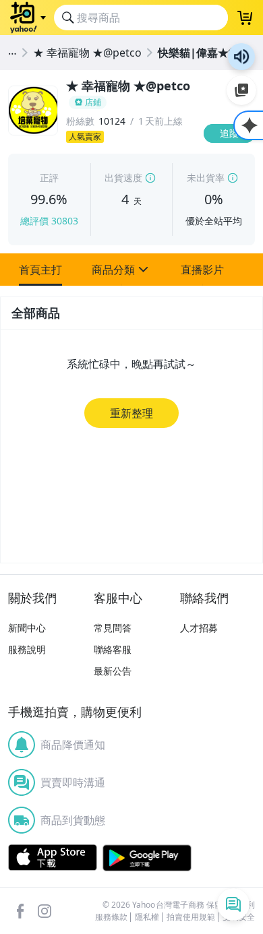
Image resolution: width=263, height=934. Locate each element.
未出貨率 (206, 177)
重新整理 (131, 413)
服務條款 (111, 917)
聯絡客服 (113, 649)
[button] (40, 269)
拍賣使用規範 (191, 917)
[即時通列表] (233, 904)
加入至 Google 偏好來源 (241, 90)
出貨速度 (123, 177)
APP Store (52, 857)
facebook (20, 911)
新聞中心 (27, 627)
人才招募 (199, 627)
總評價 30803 (49, 220)
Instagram (44, 911)
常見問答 (113, 627)
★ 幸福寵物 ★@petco (87, 52)
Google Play (147, 857)
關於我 (232, 117)
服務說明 (27, 649)
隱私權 (147, 917)
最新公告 (113, 670)
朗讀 (241, 56)
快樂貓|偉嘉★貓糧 (204, 52)
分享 (232, 144)
